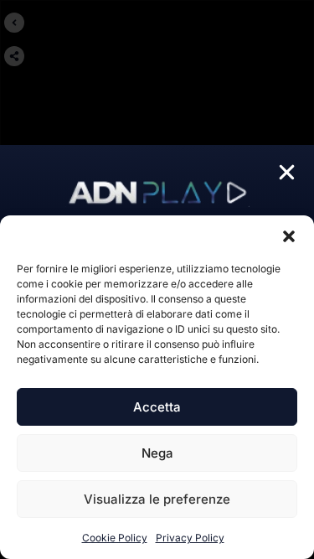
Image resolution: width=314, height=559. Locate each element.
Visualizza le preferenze (157, 499)
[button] (289, 236)
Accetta (157, 407)
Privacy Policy (190, 537)
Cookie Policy (114, 537)
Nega (157, 453)
